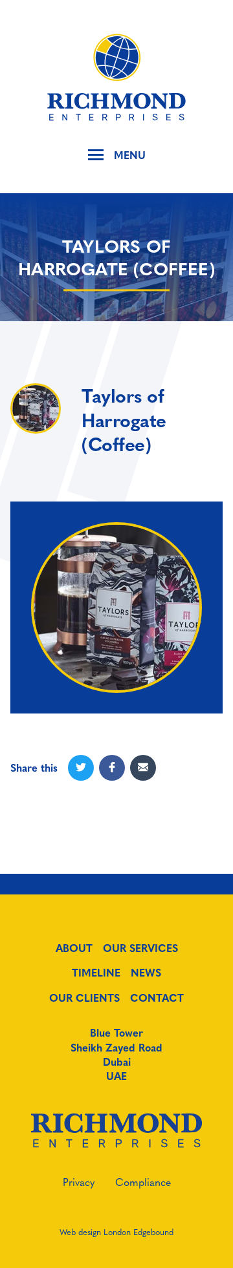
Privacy (78, 1181)
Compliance (143, 1181)
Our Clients (84, 998)
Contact (157, 998)
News (146, 973)
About (74, 948)
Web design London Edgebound (116, 1231)
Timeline (96, 973)
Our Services (140, 948)
